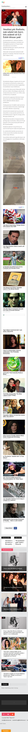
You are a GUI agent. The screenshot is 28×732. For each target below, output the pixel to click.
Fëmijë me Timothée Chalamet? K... (13, 588)
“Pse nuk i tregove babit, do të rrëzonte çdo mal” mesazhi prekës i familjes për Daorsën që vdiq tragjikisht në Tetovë (13, 654)
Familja (4, 638)
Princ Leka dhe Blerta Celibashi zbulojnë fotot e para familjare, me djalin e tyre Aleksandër (13, 632)
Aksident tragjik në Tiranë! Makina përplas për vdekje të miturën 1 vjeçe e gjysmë (14, 675)
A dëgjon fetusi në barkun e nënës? (8, 8)
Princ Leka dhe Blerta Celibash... (13, 568)
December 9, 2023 (7, 24)
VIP (3, 10)
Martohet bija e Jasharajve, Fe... (13, 609)
